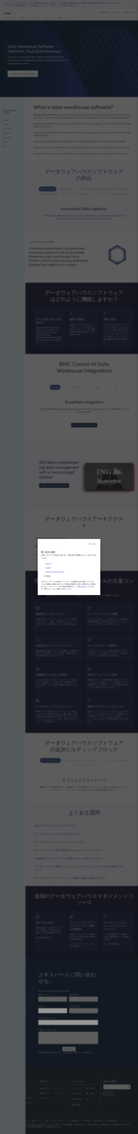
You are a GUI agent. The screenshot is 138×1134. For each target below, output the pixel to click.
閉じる (91, 544)
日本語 (47, 576)
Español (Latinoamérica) (54, 572)
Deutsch (48, 564)
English (48, 568)
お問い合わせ (81, 586)
